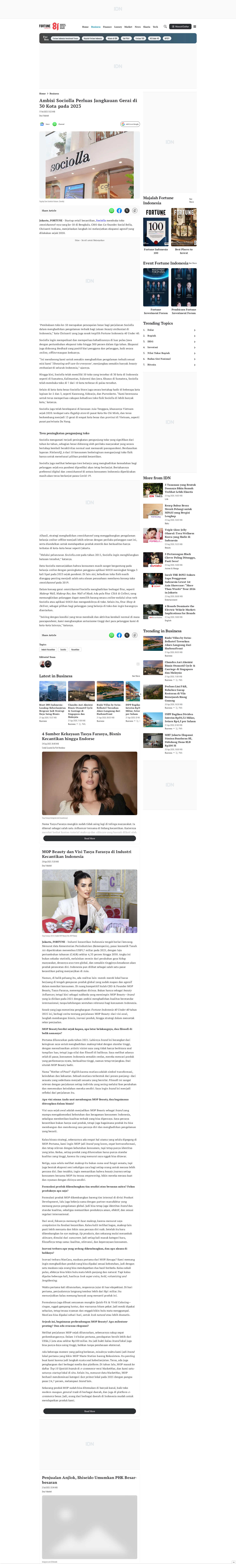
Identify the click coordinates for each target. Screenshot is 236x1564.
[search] (165, 26)
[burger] (195, 26)
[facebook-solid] (119, 210)
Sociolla (101, 220)
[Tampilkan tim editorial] (138, 664)
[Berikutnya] (141, 694)
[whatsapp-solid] (111, 210)
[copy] (134, 210)
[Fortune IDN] (52, 27)
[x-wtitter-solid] (127, 210)
